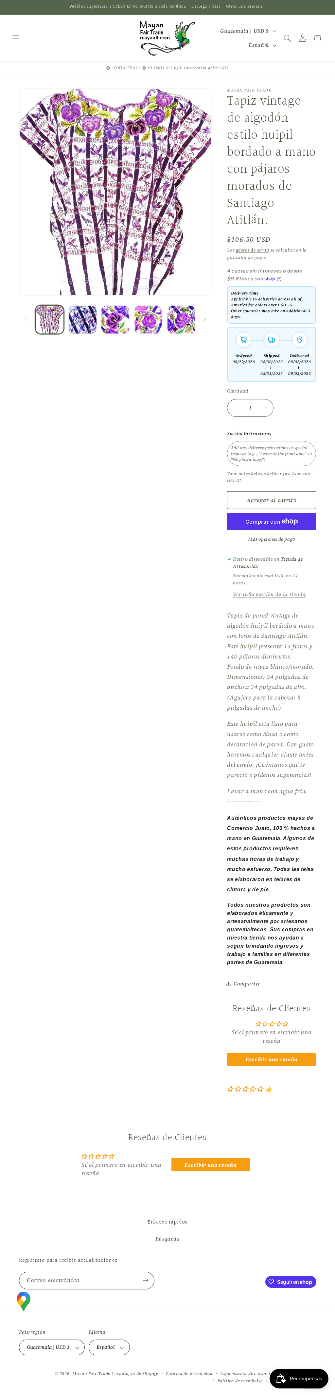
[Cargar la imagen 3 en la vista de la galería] (115, 319)
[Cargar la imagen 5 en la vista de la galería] (181, 319)
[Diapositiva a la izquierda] (26, 320)
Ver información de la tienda (269, 594)
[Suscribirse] (145, 1280)
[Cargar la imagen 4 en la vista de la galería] (148, 319)
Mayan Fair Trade (92, 1373)
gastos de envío (252, 250)
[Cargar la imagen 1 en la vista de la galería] (49, 319)
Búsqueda (167, 1238)
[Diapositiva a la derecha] (205, 320)
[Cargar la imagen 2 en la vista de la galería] (82, 319)
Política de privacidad (189, 1373)
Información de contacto (246, 1373)
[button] (16, 38)
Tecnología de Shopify (135, 1373)
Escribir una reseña (272, 1059)
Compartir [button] (247, 983)
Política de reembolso (240, 1381)
